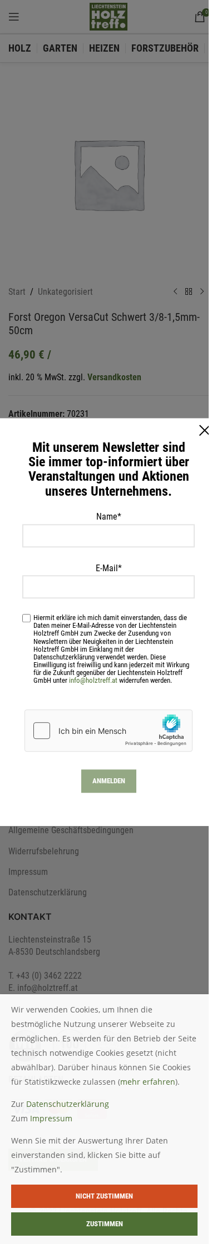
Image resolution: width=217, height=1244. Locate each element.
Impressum (51, 1118)
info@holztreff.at (93, 680)
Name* (108, 516)
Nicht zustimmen (104, 1196)
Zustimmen (104, 1224)
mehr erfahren (147, 1081)
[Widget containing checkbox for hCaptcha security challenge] (108, 730)
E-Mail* (109, 568)
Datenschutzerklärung (67, 1104)
